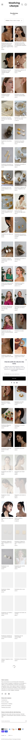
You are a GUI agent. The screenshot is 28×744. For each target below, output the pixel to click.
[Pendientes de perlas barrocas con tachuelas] (7, 108)
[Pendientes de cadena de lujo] (7, 509)
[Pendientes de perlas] (20, 439)
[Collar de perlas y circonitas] (20, 509)
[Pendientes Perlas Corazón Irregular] (7, 85)
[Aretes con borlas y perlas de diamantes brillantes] (7, 274)
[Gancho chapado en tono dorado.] (7, 650)
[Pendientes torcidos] (20, 321)
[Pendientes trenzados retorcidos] (20, 416)
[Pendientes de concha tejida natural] (20, 557)
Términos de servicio (6, 707)
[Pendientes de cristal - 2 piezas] (7, 462)
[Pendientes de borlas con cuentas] (20, 603)
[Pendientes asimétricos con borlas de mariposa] (7, 626)
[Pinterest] (17, 382)
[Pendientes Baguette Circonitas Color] (7, 416)
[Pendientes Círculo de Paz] (20, 650)
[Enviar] (26, 721)
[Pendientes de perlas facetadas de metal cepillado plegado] (7, 61)
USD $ (9, 735)
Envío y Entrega (4, 701)
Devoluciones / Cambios (6, 703)
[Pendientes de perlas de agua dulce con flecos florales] (20, 297)
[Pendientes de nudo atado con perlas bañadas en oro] (7, 321)
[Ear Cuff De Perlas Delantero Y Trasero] (7, 392)
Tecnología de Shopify (16, 739)
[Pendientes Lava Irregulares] (7, 557)
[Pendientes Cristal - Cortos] (7, 486)
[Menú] (2, 4)
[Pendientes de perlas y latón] (7, 132)
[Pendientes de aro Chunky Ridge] (20, 626)
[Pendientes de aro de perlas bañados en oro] (7, 178)
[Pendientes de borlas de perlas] (20, 486)
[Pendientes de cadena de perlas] (7, 225)
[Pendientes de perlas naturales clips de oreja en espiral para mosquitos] (20, 33)
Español (2, 735)
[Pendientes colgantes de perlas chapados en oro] (20, 178)
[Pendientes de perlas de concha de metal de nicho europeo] (20, 225)
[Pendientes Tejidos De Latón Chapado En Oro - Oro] (20, 532)
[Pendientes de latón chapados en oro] (20, 392)
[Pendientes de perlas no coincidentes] (20, 155)
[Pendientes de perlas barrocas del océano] (20, 132)
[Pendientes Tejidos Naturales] (7, 580)
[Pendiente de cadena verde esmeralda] (20, 274)
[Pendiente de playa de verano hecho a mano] (20, 346)
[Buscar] (22, 4)
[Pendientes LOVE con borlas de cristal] (7, 439)
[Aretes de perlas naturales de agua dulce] (20, 201)
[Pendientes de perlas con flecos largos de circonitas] (7, 155)
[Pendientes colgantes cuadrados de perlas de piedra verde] (7, 249)
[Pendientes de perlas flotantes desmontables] (20, 85)
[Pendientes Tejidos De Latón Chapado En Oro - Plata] (7, 532)
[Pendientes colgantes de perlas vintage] (20, 61)
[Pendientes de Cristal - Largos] (20, 462)
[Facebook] (11, 382)
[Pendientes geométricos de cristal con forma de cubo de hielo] (7, 297)
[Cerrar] (26, 359)
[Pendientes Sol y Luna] (20, 580)
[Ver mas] (14, 666)
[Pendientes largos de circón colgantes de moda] (7, 346)
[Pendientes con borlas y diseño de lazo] (7, 603)
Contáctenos (4, 700)
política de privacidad (6, 705)
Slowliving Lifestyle (14, 4)
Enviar (14, 378)
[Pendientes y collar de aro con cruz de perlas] (20, 108)
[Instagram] (14, 382)
